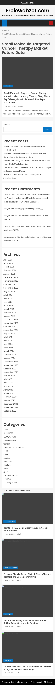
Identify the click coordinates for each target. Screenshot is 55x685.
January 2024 (9, 358)
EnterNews (36, 682)
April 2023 (8, 389)
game (5, 454)
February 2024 (9, 354)
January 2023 (9, 400)
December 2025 (10, 277)
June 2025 (7, 298)
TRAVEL (7, 479)
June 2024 (7, 340)
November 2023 (10, 365)
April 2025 (8, 305)
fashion (6, 443)
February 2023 (9, 396)
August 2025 (9, 291)
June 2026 (7, 259)
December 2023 (10, 361)
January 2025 (9, 316)
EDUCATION (9, 436)
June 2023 (7, 382)
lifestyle (6, 465)
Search (6, 124)
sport (5, 471)
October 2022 (9, 411)
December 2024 (10, 319)
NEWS (6, 468)
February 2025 (9, 312)
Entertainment (9, 440)
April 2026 (8, 263)
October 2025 (9, 284)
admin (20, 107)
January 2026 (9, 274)
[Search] (46, 23)
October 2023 (9, 368)
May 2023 (8, 386)
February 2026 (9, 270)
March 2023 (8, 393)
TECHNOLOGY (10, 475)
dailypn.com (9, 194)
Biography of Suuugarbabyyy (30, 208)
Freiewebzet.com (28, 10)
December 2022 (10, 404)
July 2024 (7, 337)
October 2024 (9, 326)
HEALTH (7, 461)
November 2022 (10, 407)
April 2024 (8, 347)
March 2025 (8, 309)
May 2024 (8, 344)
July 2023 (7, 379)
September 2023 (10, 372)
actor (5, 429)
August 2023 (9, 375)
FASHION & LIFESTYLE (14, 447)
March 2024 (8, 351)
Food (5, 450)
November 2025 (10, 281)
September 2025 (10, 287)
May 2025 (8, 302)
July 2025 (7, 295)
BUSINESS (8, 86)
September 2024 (10, 330)
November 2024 (10, 323)
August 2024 (9, 333)
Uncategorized (10, 482)
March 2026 (8, 266)
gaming (6, 458)
